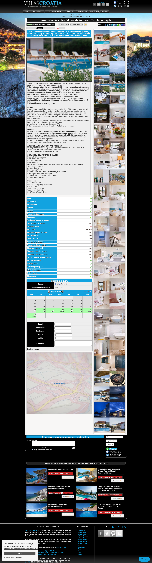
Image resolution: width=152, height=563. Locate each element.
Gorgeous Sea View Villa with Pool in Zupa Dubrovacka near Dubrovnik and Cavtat (110, 488)
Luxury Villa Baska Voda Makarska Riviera (57, 505)
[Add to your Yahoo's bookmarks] (124, 25)
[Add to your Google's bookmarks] (122, 25)
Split (79, 552)
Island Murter (82, 539)
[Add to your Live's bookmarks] (120, 25)
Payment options (112, 441)
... (60, 287)
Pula (79, 549)
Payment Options (51, 551)
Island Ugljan (82, 541)
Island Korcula (83, 536)
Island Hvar (82, 532)
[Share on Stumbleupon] (112, 25)
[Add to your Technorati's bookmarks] (118, 25)
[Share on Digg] (116, 25)
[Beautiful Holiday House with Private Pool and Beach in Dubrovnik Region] (86, 475)
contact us (61, 547)
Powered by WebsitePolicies (13, 557)
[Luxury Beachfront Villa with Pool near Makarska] (36, 493)
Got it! (20, 553)
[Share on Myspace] (110, 25)
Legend (87, 291)
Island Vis (81, 538)
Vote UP (65, 24)
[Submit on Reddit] (114, 25)
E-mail (27, 562)
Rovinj (80, 551)
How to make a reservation (115, 437)
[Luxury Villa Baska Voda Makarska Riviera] (36, 510)
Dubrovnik (81, 530)
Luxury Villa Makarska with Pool (60, 469)
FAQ (46, 552)
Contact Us (104, 11)
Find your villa (69, 11)
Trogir (80, 554)
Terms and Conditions (57, 552)
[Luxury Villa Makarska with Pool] (36, 476)
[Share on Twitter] (107, 25)
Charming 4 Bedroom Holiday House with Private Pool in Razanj (109, 506)
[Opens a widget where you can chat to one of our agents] (144, 559)
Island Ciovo (82, 543)
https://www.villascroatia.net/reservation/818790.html (23, 549)
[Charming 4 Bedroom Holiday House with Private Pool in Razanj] (86, 510)
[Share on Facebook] (105, 25)
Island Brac (82, 534)
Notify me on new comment (42, 449)
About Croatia (94, 11)
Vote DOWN (77, 24)
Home (26, 11)
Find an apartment (82, 11)
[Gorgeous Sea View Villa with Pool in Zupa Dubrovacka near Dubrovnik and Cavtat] (86, 492)
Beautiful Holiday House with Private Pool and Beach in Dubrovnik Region (109, 471)
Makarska (81, 547)
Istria (79, 545)
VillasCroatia (31, 530)
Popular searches (50, 554)
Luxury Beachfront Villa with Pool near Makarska (59, 488)
